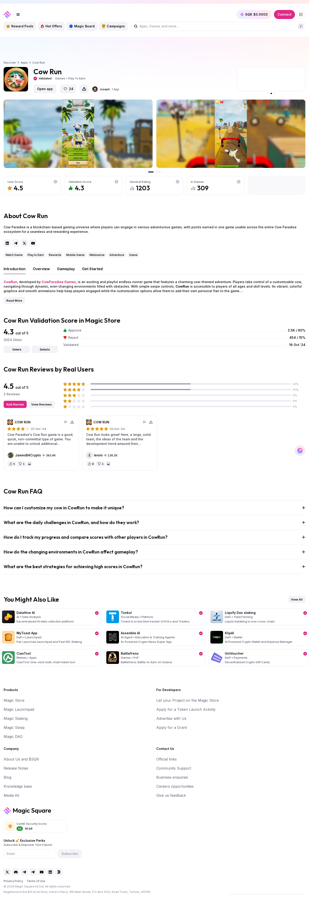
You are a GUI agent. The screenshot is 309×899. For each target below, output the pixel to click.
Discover (10, 62)
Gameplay (66, 269)
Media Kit (11, 795)
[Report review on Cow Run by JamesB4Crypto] (66, 422)
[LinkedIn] (7, 243)
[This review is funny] (29, 464)
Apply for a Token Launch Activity (186, 709)
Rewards (55, 255)
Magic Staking (16, 718)
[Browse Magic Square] (300, 14)
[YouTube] (33, 243)
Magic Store (14, 700)
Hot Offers (53, 26)
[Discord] (15, 871)
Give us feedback (171, 795)
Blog (7, 777)
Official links (166, 759)
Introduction (15, 269)
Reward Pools (22, 26)
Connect (284, 14)
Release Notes (16, 768)
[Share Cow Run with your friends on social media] (84, 88)
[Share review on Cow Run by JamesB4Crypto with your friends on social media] (72, 422)
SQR (256, 14)
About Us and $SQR (21, 759)
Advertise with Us (171, 718)
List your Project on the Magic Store (187, 700)
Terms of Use (36, 881)
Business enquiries (172, 777)
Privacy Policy (13, 881)
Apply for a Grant (171, 727)
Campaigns (116, 26)
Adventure (116, 255)
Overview (41, 269)
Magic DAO (13, 736)
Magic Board (84, 26)
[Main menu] (18, 14)
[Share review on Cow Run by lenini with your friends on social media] (151, 422)
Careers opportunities (175, 786)
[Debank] (58, 871)
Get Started (92, 269)
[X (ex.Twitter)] (24, 243)
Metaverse (97, 255)
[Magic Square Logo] (7, 14)
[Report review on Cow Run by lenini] (144, 422)
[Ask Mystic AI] (300, 450)
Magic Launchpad (19, 709)
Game (133, 255)
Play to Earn (36, 255)
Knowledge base (18, 786)
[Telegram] (15, 243)
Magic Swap (14, 727)
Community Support (173, 768)
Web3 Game (14, 255)
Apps (24, 62)
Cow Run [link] (38, 62)
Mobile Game (75, 255)
